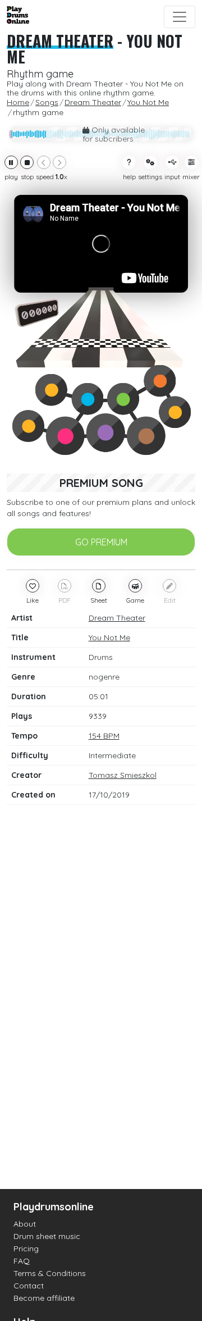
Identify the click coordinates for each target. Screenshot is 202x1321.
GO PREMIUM (101, 542)
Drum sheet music (46, 1236)
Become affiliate (44, 1298)
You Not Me (109, 637)
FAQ (21, 1261)
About (24, 1224)
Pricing (26, 1248)
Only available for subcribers (113, 134)
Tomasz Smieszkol (123, 775)
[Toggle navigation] (179, 17)
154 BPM (104, 736)
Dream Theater (60, 40)
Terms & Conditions (49, 1273)
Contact (28, 1286)
